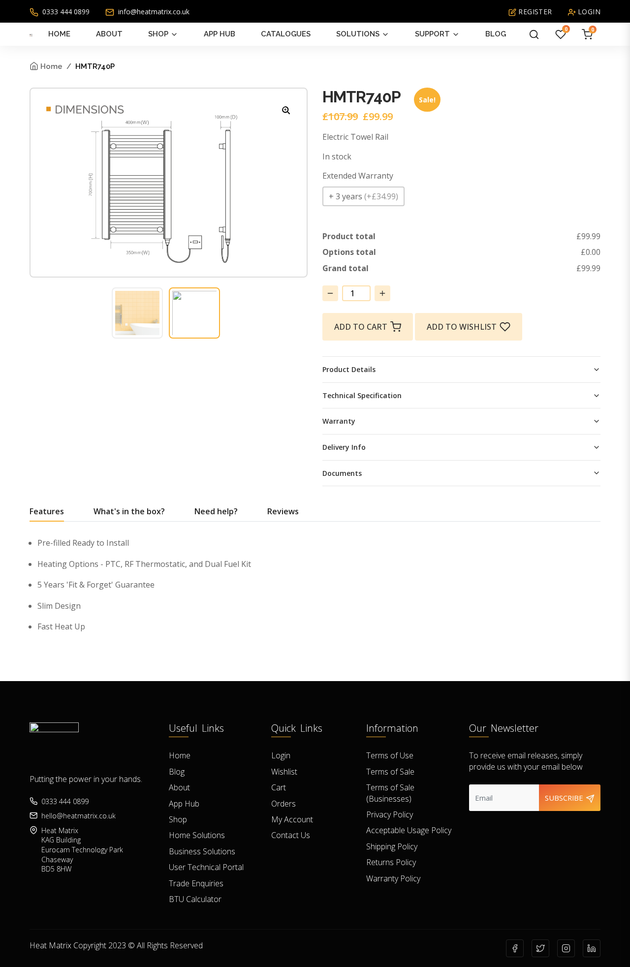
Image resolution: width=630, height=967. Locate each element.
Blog (495, 34)
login (588, 11)
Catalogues (286, 34)
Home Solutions (197, 835)
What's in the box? (129, 511)
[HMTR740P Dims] (286, 109)
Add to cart (360, 326)
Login (280, 755)
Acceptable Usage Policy (408, 830)
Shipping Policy (391, 846)
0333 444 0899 (65, 11)
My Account (292, 819)
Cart (278, 787)
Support (432, 34)
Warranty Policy (393, 878)
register (534, 11)
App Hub (219, 34)
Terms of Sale (390, 771)
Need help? (216, 511)
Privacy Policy (389, 814)
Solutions (357, 34)
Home (59, 34)
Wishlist (284, 771)
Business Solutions (202, 851)
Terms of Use (389, 755)
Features (47, 511)
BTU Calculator (195, 899)
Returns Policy (391, 862)
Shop (158, 34)
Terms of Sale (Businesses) (390, 793)
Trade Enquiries (196, 883)
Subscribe (565, 798)
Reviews (283, 511)
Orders (283, 803)
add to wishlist (462, 326)
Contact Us (290, 835)
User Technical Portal (206, 867)
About (109, 34)
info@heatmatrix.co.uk (152, 11)
